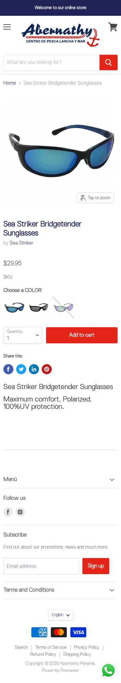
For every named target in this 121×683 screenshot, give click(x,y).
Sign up (96, 565)
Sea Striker (21, 243)
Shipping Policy (77, 654)
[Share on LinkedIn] (34, 369)
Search (21, 647)
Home (9, 83)
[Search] (108, 62)
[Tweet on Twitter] (21, 369)
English (57, 615)
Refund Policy (43, 654)
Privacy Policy (86, 647)
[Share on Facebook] (8, 369)
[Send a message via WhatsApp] (108, 670)
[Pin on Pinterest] (47, 369)
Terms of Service (51, 647)
